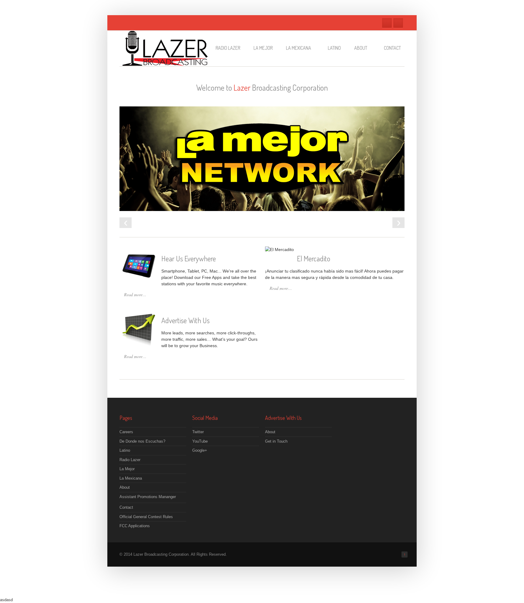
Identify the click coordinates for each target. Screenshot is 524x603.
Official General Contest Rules (146, 516)
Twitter (387, 23)
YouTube (200, 441)
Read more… (135, 294)
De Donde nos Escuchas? (142, 441)
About (360, 48)
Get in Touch (276, 441)
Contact (392, 48)
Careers (126, 432)
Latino (334, 48)
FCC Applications (134, 526)
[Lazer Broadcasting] (164, 63)
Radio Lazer (228, 48)
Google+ (199, 450)
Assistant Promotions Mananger (147, 496)
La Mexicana (298, 48)
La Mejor (263, 48)
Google (398, 23)
